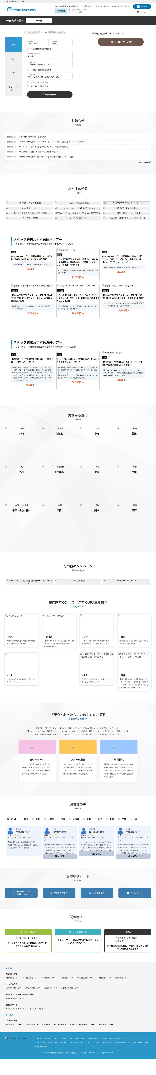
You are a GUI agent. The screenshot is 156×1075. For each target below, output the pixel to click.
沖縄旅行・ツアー (14, 978)
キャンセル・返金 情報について (23, 892)
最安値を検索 (51, 94)
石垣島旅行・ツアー (15, 988)
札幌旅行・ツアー (52, 988)
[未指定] (50, 55)
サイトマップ (107, 1043)
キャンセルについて (104, 6)
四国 (112, 819)
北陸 (135, 819)
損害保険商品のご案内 (123, 1043)
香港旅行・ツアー (49, 1025)
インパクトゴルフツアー (16, 1009)
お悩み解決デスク (117, 1038)
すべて (14, 819)
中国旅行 (62, 1025)
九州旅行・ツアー (50, 978)
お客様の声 (75, 6)
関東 (26, 819)
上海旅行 (73, 1025)
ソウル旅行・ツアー (105, 1025)
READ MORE (144, 162)
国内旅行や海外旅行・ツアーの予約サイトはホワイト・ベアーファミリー (75, 1053)
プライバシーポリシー (76, 1038)
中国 (124, 819)
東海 (89, 819)
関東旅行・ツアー (106, 978)
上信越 (51, 819)
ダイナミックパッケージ (16, 998)
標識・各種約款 (93, 1038)
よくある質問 (61, 6)
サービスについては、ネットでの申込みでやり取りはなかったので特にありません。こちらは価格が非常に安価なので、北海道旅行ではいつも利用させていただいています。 (96, 847)
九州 (38, 819)
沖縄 (63, 819)
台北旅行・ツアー (31, 1025)
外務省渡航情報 (42, 1047)
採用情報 (63, 1038)
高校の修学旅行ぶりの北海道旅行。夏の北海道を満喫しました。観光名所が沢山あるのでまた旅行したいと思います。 (23, 845)
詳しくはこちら (120, 41)
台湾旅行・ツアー (14, 1025)
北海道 (76, 819)
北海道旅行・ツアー (32, 978)
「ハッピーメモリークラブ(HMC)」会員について (53, 1043)
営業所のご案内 (60, 893)
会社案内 (39, 1038)
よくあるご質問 (94, 1043)
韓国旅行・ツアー (87, 1025)
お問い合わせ (88, 6)
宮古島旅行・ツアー (34, 988)
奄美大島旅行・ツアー (71, 988)
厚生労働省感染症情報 (141, 1043)
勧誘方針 (104, 1038)
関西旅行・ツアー (123, 978)
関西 (100, 819)
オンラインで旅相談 (122, 6)
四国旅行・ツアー (68, 978)
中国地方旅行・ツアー (86, 978)
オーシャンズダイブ (37, 1009)
